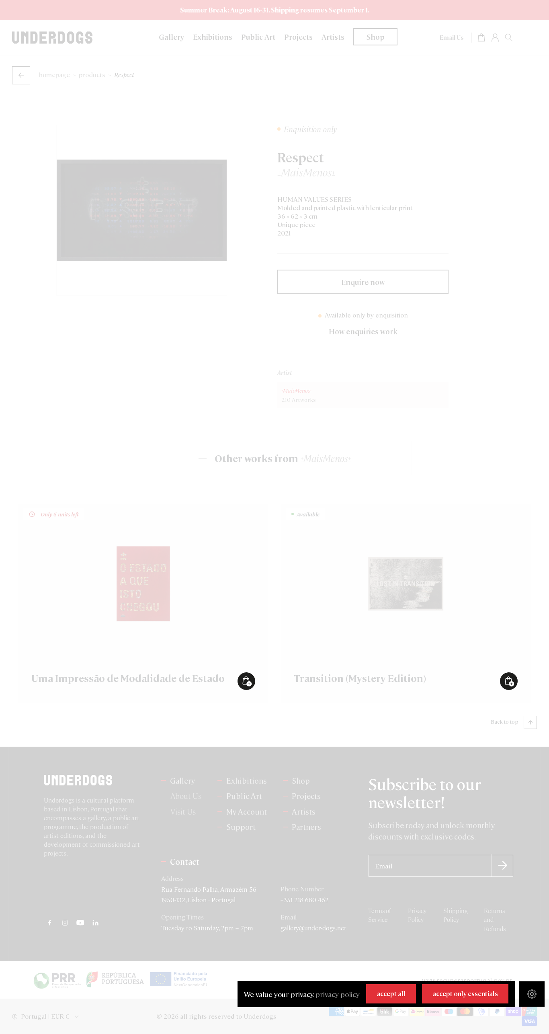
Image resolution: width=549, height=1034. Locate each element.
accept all (391, 993)
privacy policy (337, 994)
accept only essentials (465, 993)
